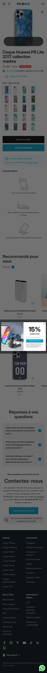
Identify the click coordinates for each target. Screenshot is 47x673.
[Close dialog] (44, 323)
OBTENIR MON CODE (35, 341)
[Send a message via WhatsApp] (42, 668)
